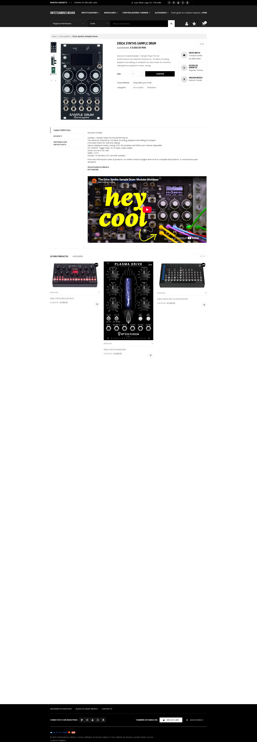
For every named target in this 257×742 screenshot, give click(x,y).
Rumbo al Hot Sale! (82, 2)
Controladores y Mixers (135, 12)
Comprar (160, 74)
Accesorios (161, 12)
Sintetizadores (89, 12)
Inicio (54, 36)
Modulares (110, 12)
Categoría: (121, 87)
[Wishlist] (99, 292)
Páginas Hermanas (62, 23)
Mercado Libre (173, 720)
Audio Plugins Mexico (87, 708)
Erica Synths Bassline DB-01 (62, 298)
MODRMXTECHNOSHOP (61, 708)
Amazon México (196, 720)
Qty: (119, 74)
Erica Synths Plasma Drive (115, 349)
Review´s (58, 136)
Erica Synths (64, 36)
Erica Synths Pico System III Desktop (172, 299)
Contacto (107, 708)
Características (62, 130)
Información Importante (60, 143)
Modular (54, 292)
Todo (92, 23)
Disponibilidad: (123, 82)
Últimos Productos (59, 256)
